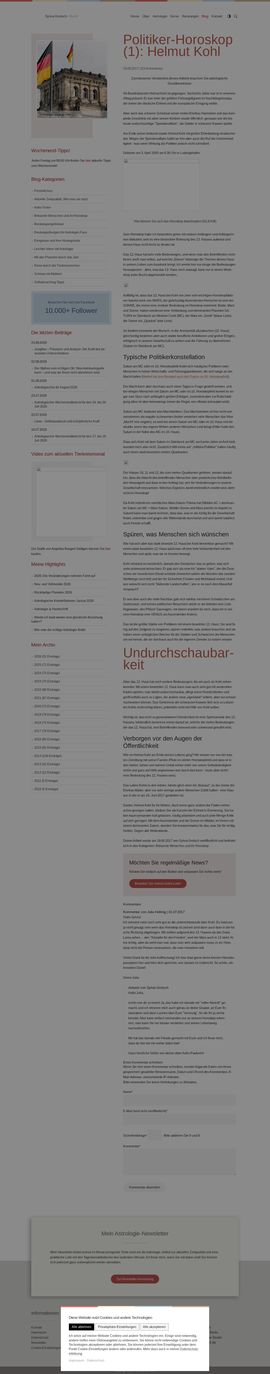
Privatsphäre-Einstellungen (117, 1327)
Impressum (76, 1360)
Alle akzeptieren (154, 1327)
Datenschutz (96, 1360)
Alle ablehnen (81, 1327)
